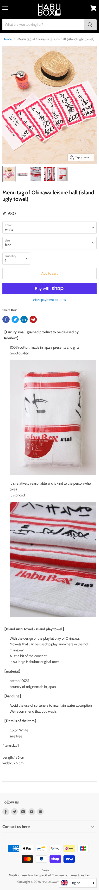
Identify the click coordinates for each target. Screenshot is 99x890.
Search (46, 870)
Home (7, 39)
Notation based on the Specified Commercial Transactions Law (49, 875)
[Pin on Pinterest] (33, 319)
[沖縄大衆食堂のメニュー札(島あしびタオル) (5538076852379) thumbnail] (9, 174)
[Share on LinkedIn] (24, 319)
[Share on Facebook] (6, 319)
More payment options (49, 300)
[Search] (90, 24)
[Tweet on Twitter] (15, 319)
